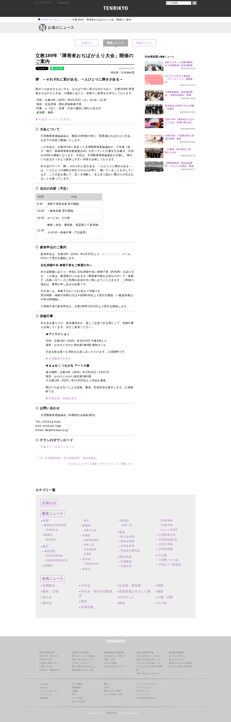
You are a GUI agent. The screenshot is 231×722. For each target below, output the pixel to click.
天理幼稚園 (166, 548)
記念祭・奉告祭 (130, 585)
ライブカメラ (45, 694)
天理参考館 (166, 525)
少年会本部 (127, 545)
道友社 (86, 569)
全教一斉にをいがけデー (148, 673)
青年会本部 (127, 541)
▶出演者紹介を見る (58, 358)
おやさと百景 (78, 701)
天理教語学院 (91, 563)
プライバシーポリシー (147, 684)
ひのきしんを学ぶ (80, 663)
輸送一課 (127, 525)
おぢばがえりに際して (115, 656)
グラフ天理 (77, 698)
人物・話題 (165, 597)
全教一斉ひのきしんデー (83, 659)
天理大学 (126, 566)
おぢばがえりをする (113, 652)
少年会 (85, 585)
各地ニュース (144, 42)
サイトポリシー (144, 687)
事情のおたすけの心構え (180, 663)
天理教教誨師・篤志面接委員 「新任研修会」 (72, 458)
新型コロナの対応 (112, 691)
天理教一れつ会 (168, 559)
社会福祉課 (90, 549)
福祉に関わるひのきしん (83, 666)
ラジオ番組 (77, 684)
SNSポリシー (143, 691)
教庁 (46, 546)
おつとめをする (46, 652)
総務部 (48, 565)
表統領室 (49, 551)
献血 (122, 603)
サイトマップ (142, 694)
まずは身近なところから (148, 656)
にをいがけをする (145, 652)
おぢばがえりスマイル (115, 666)
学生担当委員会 (130, 550)
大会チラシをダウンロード (57, 446)
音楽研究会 (52, 530)
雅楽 (160, 591)
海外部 (86, 559)
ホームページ (110, 254)
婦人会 (47, 597)
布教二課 (89, 544)
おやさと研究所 (169, 530)
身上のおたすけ (176, 659)
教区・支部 (50, 591)
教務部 (86, 525)
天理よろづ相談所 (170, 564)
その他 (162, 555)
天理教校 (126, 561)
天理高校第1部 (168, 539)
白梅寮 (87, 554)
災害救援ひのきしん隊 (135, 591)
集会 (86, 520)
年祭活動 (87, 607)
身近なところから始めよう (84, 656)
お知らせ (87, 42)
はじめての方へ (44, 2)
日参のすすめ (45, 659)
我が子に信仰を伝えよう (148, 659)
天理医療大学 (167, 534)
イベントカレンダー (49, 691)
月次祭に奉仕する (47, 663)
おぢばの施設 (110, 663)
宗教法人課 (90, 530)
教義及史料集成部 (55, 525)
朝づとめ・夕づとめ (49, 656)
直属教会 (49, 585)
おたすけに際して (177, 656)
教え (106, 684)
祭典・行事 (109, 659)
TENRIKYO (111, 713)
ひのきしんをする (80, 652)
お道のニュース (60, 19)
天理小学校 (166, 544)
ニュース (43, 684)
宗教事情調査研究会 (57, 560)
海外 (84, 601)
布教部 (86, 535)
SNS (74, 694)
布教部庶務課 (91, 540)
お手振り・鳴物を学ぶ (50, 670)
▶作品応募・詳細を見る (61, 398)
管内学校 (125, 557)
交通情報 (43, 698)
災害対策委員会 (54, 555)
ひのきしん (127, 597)
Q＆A (106, 687)
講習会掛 (51, 539)
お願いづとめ (45, 666)
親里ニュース (52, 513)
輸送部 (124, 520)
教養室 (48, 534)
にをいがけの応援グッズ (148, 663)
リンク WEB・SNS (113, 694)
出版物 (75, 691)
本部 (46, 520)
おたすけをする (176, 652)
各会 (122, 532)
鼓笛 (160, 585)
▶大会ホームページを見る (52, 119)
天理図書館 (166, 520)
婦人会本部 (127, 536)
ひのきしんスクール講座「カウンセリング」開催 (97, 463)
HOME (44, 19)
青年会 (47, 603)
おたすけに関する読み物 (180, 666)
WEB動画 (76, 687)
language (63, 2)
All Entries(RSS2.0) (146, 698)
